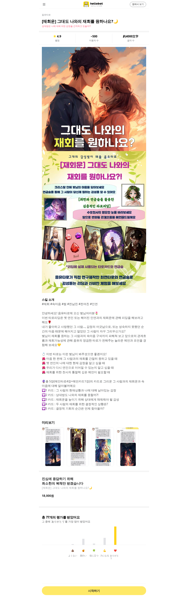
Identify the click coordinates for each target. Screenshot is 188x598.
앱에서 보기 (138, 4)
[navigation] (49, 4)
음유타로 (46, 14)
